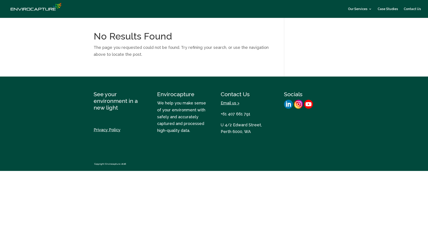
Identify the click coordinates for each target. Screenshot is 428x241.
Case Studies (388, 9)
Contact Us (412, 9)
